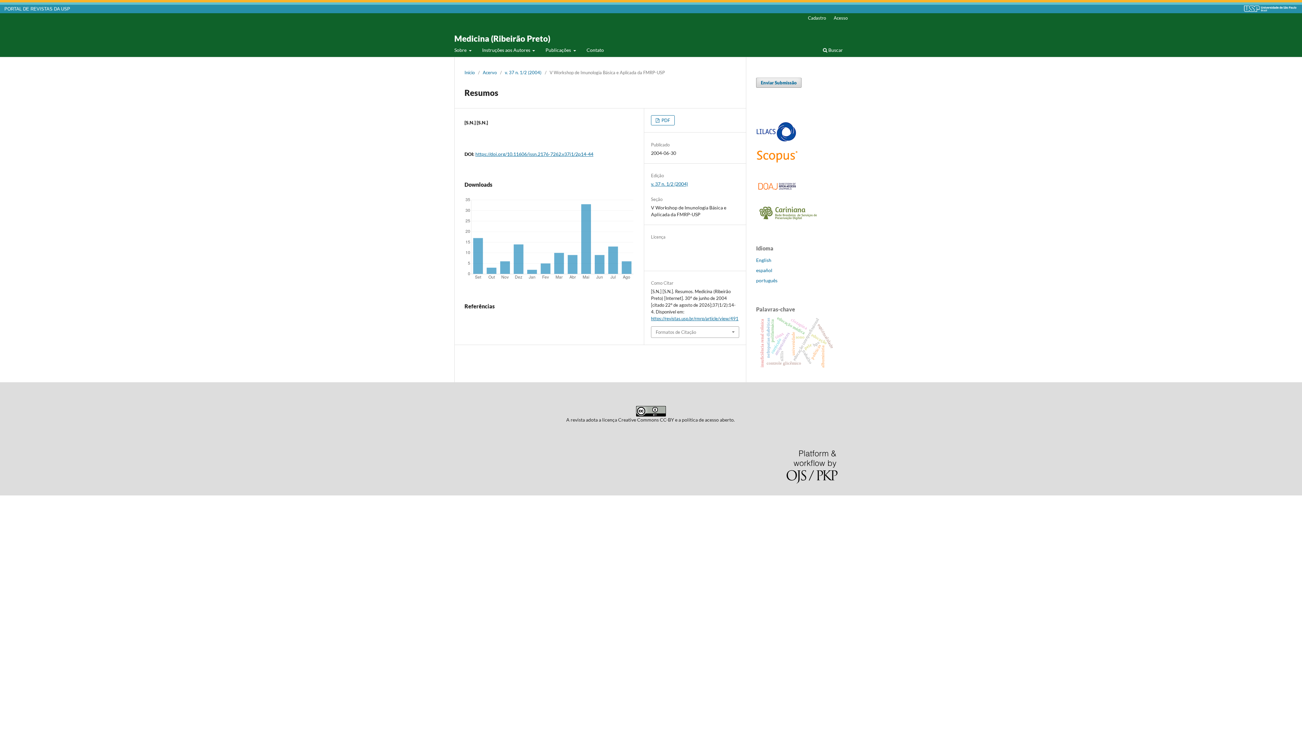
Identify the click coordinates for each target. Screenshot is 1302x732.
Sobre (461, 50)
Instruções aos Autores (506, 50)
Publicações (559, 50)
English (763, 260)
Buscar (835, 50)
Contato (595, 50)
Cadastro (817, 18)
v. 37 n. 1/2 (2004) (523, 72)
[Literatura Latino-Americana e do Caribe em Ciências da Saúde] (776, 140)
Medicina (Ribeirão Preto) (502, 38)
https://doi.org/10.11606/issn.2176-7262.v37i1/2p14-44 (534, 154)
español (764, 270)
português (766, 280)
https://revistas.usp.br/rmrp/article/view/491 (694, 318)
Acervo (490, 72)
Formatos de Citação (676, 332)
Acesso (841, 18)
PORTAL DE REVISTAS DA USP (37, 9)
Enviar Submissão (779, 82)
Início (470, 72)
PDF (665, 120)
